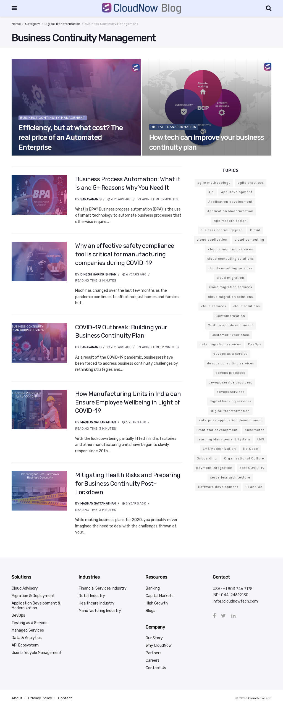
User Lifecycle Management (37, 652)
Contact (65, 698)
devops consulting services (230, 363)
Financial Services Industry (103, 588)
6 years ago (121, 199)
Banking (153, 588)
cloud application (212, 239)
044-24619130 (234, 595)
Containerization (230, 316)
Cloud (255, 230)
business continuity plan (222, 230)
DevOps (254, 344)
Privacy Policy (40, 698)
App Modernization (230, 221)
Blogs (150, 610)
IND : (217, 595)
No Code (250, 449)
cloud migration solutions (230, 297)
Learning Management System (223, 439)
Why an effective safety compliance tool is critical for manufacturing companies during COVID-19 (124, 254)
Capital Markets (160, 595)
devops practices (230, 373)
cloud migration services (230, 287)
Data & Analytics (27, 637)
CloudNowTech (259, 698)
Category (32, 24)
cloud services (213, 306)
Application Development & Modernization (36, 605)
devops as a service (230, 354)
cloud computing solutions (230, 259)
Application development (230, 202)
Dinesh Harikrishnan (98, 274)
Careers (152, 660)
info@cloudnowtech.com (235, 601)
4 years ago (32, 155)
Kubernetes (254, 430)
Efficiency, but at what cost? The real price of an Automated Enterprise (71, 137)
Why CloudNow (159, 645)
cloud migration (230, 278)
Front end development (217, 430)
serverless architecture (230, 477)
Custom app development (230, 325)
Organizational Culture (244, 458)
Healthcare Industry (96, 603)
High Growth (157, 603)
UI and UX (254, 487)
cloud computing (249, 239)
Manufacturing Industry (100, 610)
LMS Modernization (219, 449)
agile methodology (213, 183)
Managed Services (28, 630)
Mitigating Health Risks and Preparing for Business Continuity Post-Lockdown (127, 483)
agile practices (251, 183)
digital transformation (230, 411)
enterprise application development (230, 420)
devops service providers (230, 382)
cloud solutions (246, 306)
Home (16, 24)
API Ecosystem (25, 645)
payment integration (214, 468)
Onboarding (207, 458)
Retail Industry (92, 595)
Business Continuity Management (111, 24)
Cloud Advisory (25, 588)
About (17, 698)
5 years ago (162, 155)
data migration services (220, 344)
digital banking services (230, 401)
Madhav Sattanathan (98, 422)
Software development (218, 487)
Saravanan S (90, 199)
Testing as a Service (30, 623)
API (211, 192)
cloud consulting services (230, 268)
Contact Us (156, 668)
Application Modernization (230, 211)
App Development (236, 192)
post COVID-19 (252, 468)
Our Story (154, 638)
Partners (153, 653)
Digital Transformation (62, 24)
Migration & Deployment (33, 595)
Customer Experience (230, 335)
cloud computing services (230, 249)
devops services (230, 392)
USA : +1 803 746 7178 (233, 589)
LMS (260, 439)
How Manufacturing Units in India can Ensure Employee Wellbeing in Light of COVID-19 (128, 402)
